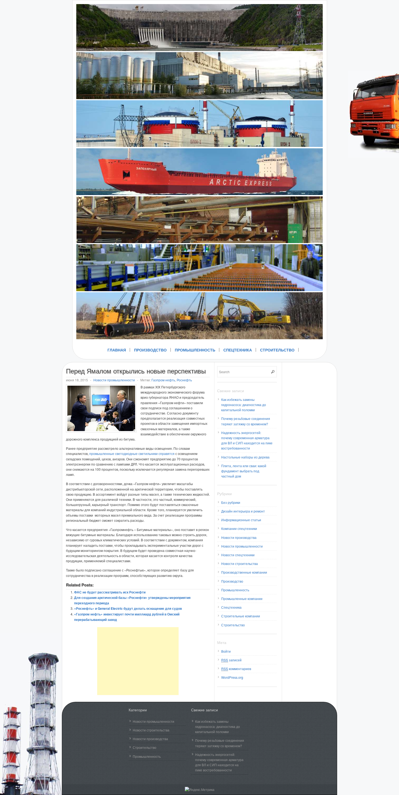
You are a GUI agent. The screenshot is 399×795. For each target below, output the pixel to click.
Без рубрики (230, 502)
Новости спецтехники (238, 554)
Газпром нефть (163, 380)
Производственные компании (244, 572)
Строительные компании (240, 616)
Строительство (277, 350)
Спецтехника (237, 350)
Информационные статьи (241, 519)
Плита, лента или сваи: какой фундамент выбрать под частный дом (243, 470)
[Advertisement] (138, 661)
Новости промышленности (114, 380)
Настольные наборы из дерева (245, 457)
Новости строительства (239, 563)
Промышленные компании (241, 598)
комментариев (236, 668)
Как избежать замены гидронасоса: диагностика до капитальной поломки (243, 404)
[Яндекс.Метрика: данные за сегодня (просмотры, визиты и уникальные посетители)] (199, 789)
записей (231, 660)
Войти (226, 651)
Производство (150, 350)
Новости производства (238, 537)
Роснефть (184, 380)
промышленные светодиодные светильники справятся (132, 453)
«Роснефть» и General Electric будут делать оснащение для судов (128, 608)
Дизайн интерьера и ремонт (243, 511)
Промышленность (195, 350)
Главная (116, 350)
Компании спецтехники (239, 528)
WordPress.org (232, 677)
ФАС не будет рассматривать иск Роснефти (109, 592)
